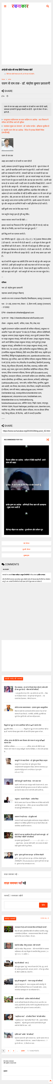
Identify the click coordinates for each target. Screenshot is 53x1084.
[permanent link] (7, 96)
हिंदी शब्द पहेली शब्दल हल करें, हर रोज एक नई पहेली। (21, 74)
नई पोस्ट (26, 543)
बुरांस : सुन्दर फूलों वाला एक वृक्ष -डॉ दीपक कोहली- (29, 855)
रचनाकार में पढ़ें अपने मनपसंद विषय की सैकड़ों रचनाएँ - (31, 927)
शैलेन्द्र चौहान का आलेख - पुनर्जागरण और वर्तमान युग (24, 529)
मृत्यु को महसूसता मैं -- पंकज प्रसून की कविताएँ (28, 981)
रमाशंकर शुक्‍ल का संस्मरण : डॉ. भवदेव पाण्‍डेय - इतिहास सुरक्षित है (26, 126)
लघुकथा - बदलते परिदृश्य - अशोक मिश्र (26, 799)
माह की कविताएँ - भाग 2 (22, 963)
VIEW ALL (44, 918)
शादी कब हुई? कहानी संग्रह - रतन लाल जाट (28, 781)
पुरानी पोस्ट (26, 549)
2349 (23, 1051)
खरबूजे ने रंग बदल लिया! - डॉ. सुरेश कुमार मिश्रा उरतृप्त (31, 760)
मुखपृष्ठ (5, 1071)
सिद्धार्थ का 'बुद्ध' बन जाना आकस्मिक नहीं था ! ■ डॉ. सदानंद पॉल (22, 725)
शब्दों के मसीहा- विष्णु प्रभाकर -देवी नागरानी (27, 945)
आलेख (9, 79)
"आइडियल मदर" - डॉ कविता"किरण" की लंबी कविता (30, 1016)
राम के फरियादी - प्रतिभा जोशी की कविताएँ (27, 999)
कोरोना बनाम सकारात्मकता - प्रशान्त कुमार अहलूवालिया (31, 707)
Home (3, 79)
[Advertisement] (26, 38)
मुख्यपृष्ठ (26, 555)
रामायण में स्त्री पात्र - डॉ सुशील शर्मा (26, 817)
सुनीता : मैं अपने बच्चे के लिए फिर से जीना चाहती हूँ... (24, 485)
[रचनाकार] (20, 7)
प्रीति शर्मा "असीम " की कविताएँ (24, 1034)
